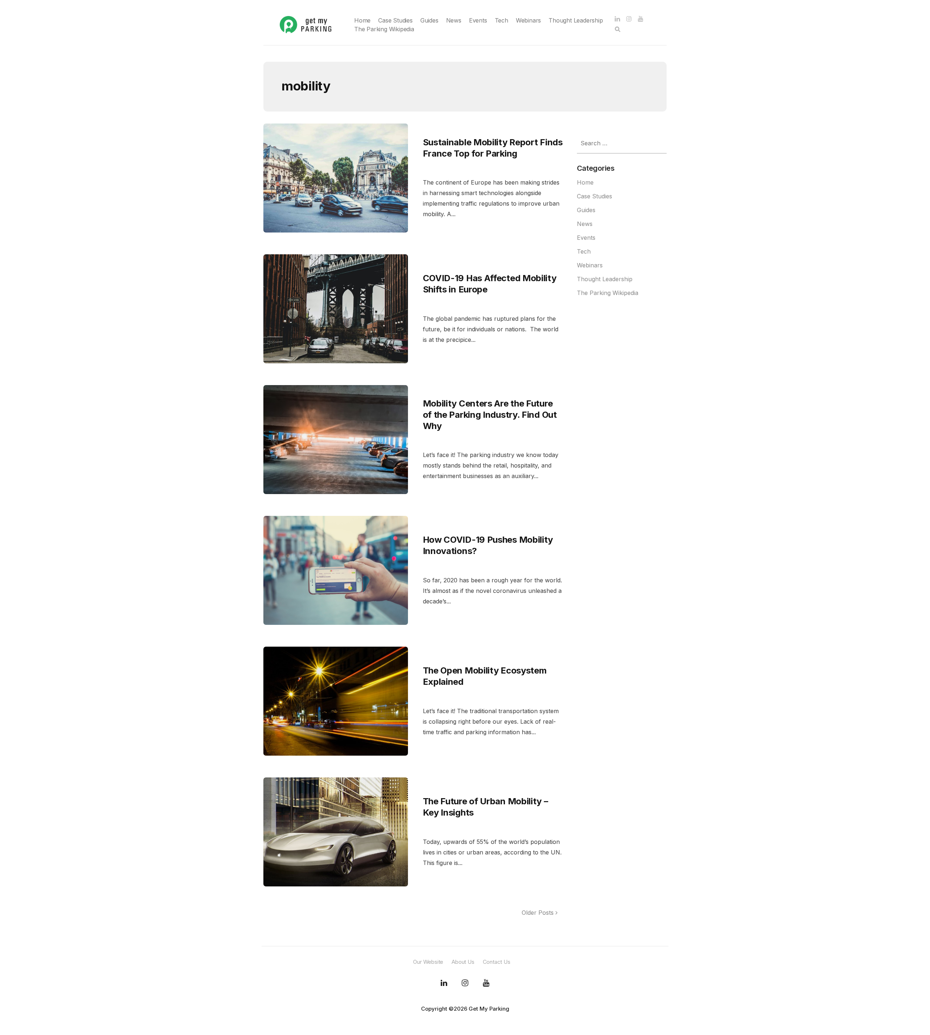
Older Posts (538, 912)
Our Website (428, 961)
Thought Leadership (576, 20)
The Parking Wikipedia (384, 29)
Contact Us (496, 961)
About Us (463, 961)
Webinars (528, 20)
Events (478, 20)
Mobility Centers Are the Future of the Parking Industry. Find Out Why (490, 414)
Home (362, 20)
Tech (501, 20)
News (453, 20)
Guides (429, 20)
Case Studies (395, 20)
